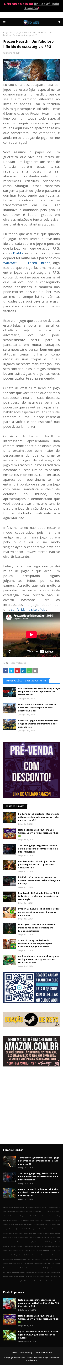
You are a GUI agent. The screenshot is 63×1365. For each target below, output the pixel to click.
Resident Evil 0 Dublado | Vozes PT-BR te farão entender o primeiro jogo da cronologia (38, 896)
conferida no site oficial (28, 609)
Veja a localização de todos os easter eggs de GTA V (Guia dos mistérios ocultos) (38, 1334)
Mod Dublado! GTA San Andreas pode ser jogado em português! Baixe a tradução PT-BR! (38, 959)
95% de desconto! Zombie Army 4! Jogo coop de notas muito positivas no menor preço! (39, 691)
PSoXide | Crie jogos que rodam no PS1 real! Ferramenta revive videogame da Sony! (39, 880)
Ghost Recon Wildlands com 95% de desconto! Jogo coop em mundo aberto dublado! (37, 707)
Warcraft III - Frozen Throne (26, 263)
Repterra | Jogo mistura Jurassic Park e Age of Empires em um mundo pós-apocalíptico (38, 723)
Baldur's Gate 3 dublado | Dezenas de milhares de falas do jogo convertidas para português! (38, 817)
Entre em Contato (44, 1352)
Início (14, 1352)
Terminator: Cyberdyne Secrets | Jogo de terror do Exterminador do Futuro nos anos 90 (38, 1160)
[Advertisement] (31, 1108)
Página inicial (9, 32)
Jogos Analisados (24, 32)
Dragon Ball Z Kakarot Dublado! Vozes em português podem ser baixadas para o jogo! (38, 911)
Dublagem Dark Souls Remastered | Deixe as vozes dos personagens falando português (37, 927)
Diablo (18, 253)
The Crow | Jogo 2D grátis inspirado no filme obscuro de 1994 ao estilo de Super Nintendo (38, 848)
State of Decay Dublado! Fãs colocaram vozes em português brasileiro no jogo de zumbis (35, 943)
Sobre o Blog (26, 1352)
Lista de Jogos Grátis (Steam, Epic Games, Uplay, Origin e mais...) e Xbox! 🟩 (38, 832)
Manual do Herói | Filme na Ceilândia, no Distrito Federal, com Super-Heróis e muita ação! (38, 1192)
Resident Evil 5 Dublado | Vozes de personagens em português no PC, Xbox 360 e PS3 (37, 864)
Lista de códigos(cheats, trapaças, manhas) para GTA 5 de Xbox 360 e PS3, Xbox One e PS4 (38, 1303)
